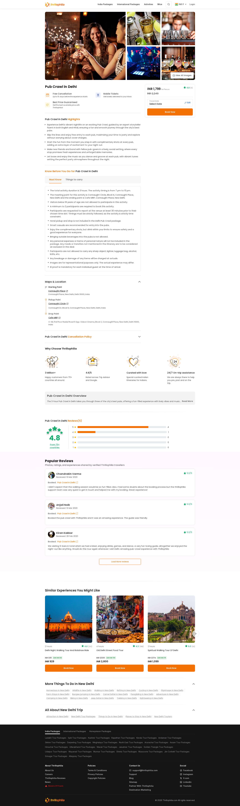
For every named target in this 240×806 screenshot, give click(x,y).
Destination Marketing (140, 790)
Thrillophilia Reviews (55, 778)
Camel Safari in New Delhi (115, 694)
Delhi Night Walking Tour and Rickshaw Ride (67, 650)
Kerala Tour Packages (146, 738)
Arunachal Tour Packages (156, 742)
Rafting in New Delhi (126, 690)
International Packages (74, 731)
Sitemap (133, 782)
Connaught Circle (57, 303)
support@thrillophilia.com (145, 770)
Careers (49, 774)
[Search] (169, 4)
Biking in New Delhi (79, 698)
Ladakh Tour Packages (55, 738)
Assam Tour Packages (180, 742)
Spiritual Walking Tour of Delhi (163, 650)
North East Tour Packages (131, 742)
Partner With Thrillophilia (141, 786)
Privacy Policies (95, 774)
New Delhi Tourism (163, 716)
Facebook (188, 770)
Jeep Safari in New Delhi (102, 698)
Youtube (187, 786)
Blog (131, 778)
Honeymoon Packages (100, 731)
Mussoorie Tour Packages (150, 751)
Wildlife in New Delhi (81, 690)
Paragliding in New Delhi (142, 694)
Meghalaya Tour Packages (105, 742)
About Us (49, 770)
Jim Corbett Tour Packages (176, 751)
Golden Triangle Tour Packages (158, 747)
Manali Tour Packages (107, 747)
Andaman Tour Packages (169, 738)
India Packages (52, 731)
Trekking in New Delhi (127, 698)
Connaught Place (56, 291)
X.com (186, 778)
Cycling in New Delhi (148, 690)
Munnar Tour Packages (104, 751)
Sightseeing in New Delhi (151, 698)
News (48, 782)
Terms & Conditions (97, 770)
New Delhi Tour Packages (83, 716)
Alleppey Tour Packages (80, 756)
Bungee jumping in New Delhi (86, 694)
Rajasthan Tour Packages (123, 738)
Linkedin (187, 782)
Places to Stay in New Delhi (138, 716)
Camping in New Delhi (57, 698)
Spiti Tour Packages (77, 738)
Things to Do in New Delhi (110, 716)
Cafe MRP (53, 317)
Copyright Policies (96, 778)
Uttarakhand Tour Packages (82, 747)
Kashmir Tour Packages (99, 738)
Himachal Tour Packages (56, 747)
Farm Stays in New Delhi (57, 694)
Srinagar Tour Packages (56, 756)
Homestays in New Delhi (57, 690)
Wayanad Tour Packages (80, 751)
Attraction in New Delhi (57, 716)
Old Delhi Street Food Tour (109, 650)
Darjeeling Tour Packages (79, 742)
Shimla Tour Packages (126, 751)
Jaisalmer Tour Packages (130, 747)
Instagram (188, 774)
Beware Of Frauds (55, 786)
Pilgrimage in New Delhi (172, 690)
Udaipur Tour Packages (56, 751)
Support (133, 774)
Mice (160, 4)
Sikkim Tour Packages (55, 742)
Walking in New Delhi (104, 690)
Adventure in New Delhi (167, 694)
